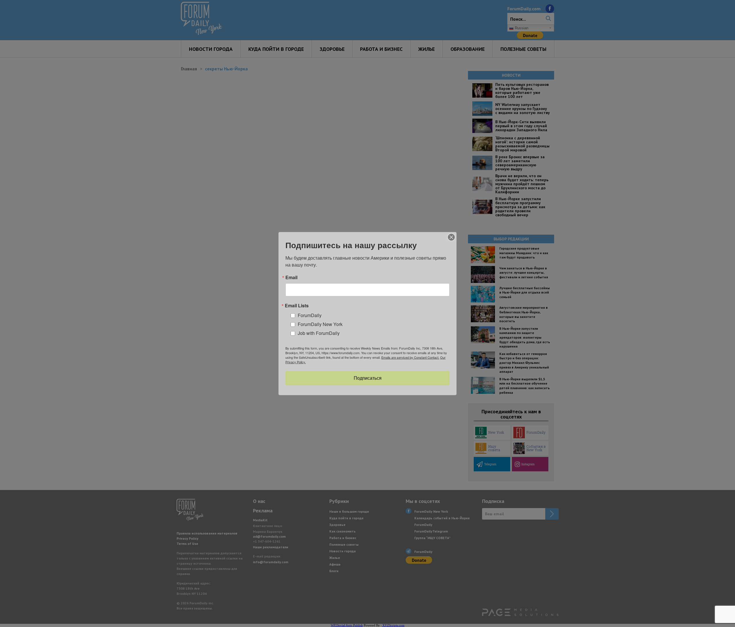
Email (291, 277)
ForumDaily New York (320, 324)
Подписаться (368, 378)
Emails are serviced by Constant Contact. (410, 357)
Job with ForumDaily (319, 332)
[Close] (451, 237)
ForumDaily (310, 315)
